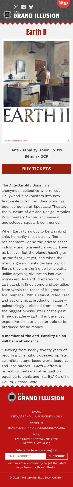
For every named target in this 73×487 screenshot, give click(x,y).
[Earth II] (36, 91)
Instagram (16, 7)
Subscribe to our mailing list (36, 450)
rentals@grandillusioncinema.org (36, 427)
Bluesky (31, 7)
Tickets (36, 168)
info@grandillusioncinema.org (36, 416)
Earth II (36, 32)
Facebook (23, 7)
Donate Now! (63, 4)
